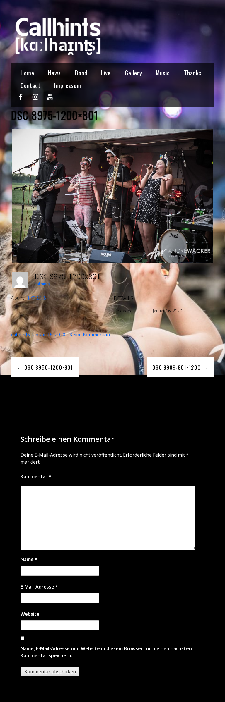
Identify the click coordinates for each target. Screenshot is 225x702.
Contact (30, 85)
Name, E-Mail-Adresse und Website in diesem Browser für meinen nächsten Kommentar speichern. (106, 652)
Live (106, 72)
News (54, 72)
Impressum (67, 85)
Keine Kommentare (90, 334)
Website (30, 614)
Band (81, 72)
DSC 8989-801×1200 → (180, 367)
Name (29, 559)
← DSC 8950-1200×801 (45, 367)
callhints (42, 284)
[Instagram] (35, 99)
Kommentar (36, 476)
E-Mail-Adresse (39, 587)
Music (163, 72)
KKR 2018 (37, 298)
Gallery (133, 72)
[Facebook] (21, 99)
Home (27, 72)
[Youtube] (50, 99)
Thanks (193, 72)
